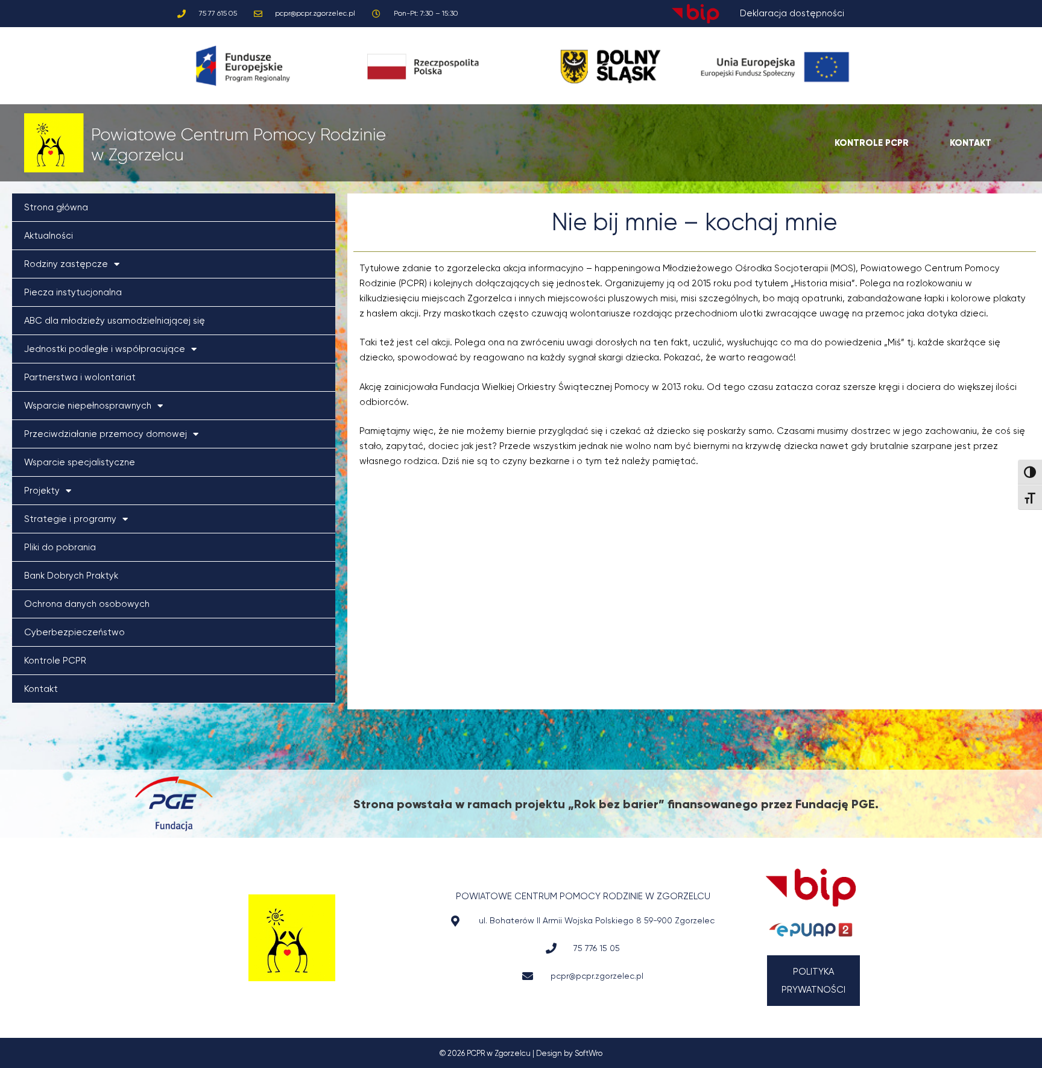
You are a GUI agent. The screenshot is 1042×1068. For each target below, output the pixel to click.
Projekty (42, 490)
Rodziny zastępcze (66, 264)
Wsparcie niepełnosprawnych (87, 405)
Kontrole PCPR (55, 660)
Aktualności (48, 235)
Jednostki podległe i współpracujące (104, 349)
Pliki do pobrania (60, 547)
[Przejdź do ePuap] (810, 930)
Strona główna (56, 207)
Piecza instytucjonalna (73, 292)
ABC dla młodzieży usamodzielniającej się (114, 320)
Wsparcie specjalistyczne (79, 462)
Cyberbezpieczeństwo (74, 632)
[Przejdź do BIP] (810, 887)
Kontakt (41, 688)
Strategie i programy (70, 519)
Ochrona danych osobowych (87, 603)
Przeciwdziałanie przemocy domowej (105, 434)
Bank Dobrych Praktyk (71, 575)
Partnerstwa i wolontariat (80, 377)
